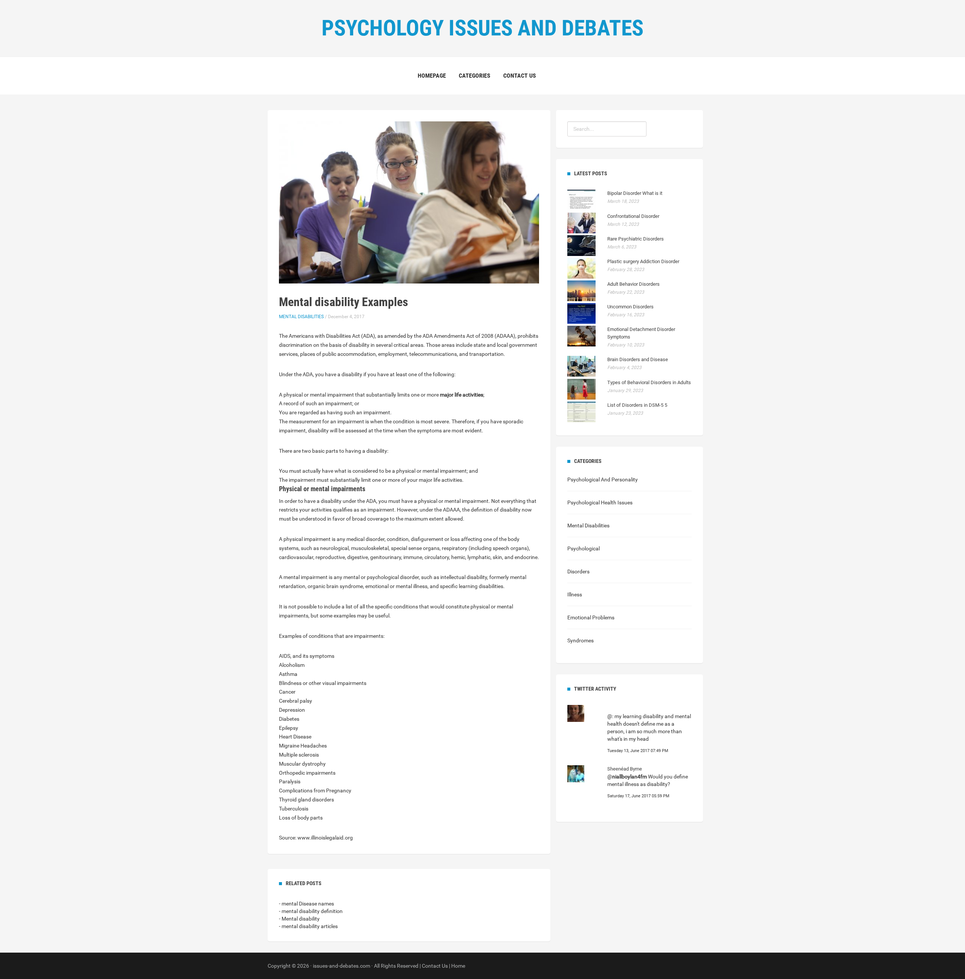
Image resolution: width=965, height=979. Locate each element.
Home (458, 966)
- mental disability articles (308, 926)
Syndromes (580, 640)
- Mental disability (299, 919)
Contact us (519, 75)
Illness (574, 594)
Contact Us (435, 966)
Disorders (578, 571)
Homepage (432, 75)
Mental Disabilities (301, 316)
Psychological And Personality (602, 479)
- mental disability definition (311, 911)
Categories (474, 75)
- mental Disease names (306, 904)
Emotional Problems (590, 617)
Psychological (583, 548)
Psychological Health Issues (600, 502)
